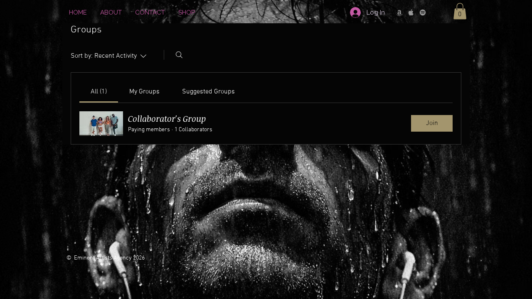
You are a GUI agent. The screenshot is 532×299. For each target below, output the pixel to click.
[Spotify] (422, 12)
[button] (460, 11)
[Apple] (411, 12)
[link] (99, 92)
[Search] (179, 55)
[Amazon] (399, 12)
